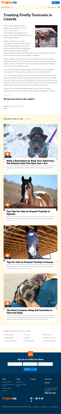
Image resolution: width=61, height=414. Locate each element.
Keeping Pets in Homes (49, 337)
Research (47, 382)
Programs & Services (7, 388)
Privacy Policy (44, 406)
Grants (18, 379)
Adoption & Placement (11, 340)
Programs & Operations (49, 340)
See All (29, 118)
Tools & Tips (48, 379)
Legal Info (36, 406)
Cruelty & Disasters (29, 340)
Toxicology (27, 334)
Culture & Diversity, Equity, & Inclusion (8, 385)
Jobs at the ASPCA (6, 381)
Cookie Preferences (54, 406)
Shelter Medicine (9, 334)
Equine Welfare (47, 334)
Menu (54, 2)
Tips (8, 108)
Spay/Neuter (27, 337)
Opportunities (19, 381)
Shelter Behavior (9, 337)
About (4, 379)
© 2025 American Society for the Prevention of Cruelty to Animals (17, 406)
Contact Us (4, 390)
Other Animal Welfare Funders (21, 385)
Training (32, 379)
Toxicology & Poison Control (16, 106)
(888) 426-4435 (50, 393)
